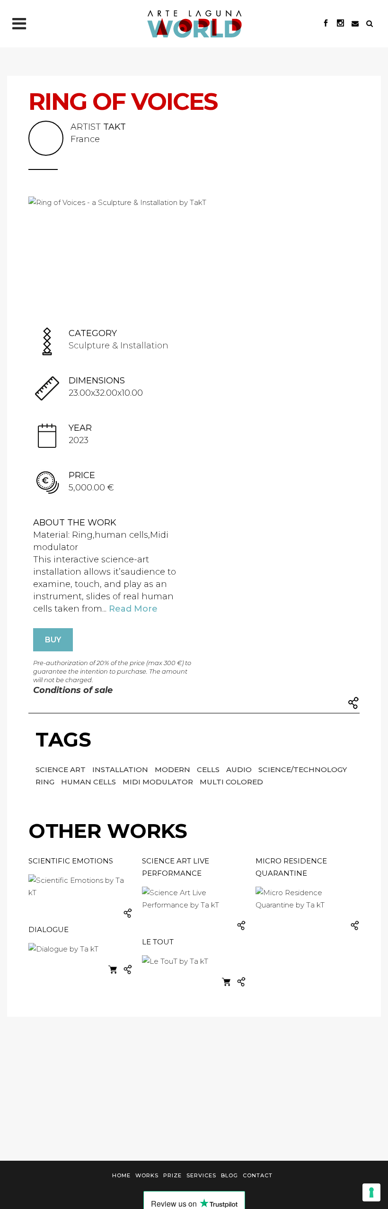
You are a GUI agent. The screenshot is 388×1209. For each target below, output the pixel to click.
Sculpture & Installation (118, 345)
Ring (45, 781)
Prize (172, 1175)
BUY (53, 639)
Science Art (61, 769)
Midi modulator (159, 781)
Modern (173, 769)
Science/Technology (302, 769)
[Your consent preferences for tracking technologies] (371, 1192)
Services (201, 1175)
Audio (240, 769)
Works (147, 1175)
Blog (229, 1175)
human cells (89, 781)
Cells (209, 769)
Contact (258, 1175)
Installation (121, 769)
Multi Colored (231, 781)
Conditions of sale (73, 690)
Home (121, 1175)
